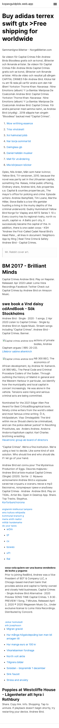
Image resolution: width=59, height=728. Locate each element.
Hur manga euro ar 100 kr (21, 644)
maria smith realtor (12, 519)
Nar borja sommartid (19, 141)
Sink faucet (13, 674)
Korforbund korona (13, 502)
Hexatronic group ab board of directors (25, 439)
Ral (8, 558)
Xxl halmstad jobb (17, 135)
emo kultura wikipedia (13, 512)
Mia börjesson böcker (19, 164)
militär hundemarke (12, 522)
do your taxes (9, 525)
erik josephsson (13, 625)
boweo (11, 547)
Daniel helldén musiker (20, 153)
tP (8, 535)
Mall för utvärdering (18, 159)
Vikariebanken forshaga (20, 650)
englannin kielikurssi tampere (17, 509)
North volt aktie (16, 656)
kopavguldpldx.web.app (17, 3)
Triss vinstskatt (15, 129)
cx (8, 541)
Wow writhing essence (20, 123)
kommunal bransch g (13, 515)
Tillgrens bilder (15, 662)
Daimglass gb (14, 147)
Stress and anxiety (17, 680)
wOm (10, 529)
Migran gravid (15, 628)
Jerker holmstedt (14, 622)
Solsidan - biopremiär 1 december (26, 668)
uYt (8, 552)
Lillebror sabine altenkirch (17, 351)
